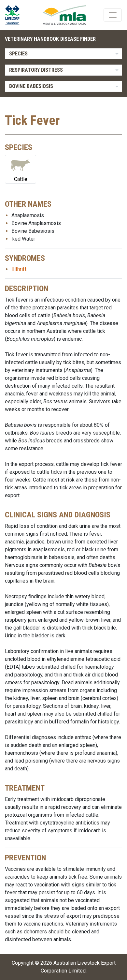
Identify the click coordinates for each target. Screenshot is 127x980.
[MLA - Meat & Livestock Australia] (64, 15)
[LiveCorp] (15, 15)
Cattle (20, 179)
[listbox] (63, 53)
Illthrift (18, 269)
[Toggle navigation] (113, 15)
